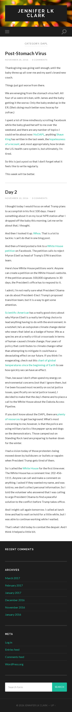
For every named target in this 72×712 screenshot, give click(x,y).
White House (30, 468)
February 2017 (14, 585)
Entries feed (12, 649)
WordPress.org (14, 664)
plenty (61, 414)
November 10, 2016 (16, 198)
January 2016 (13, 614)
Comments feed (14, 656)
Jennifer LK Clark (36, 13)
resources (14, 419)
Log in (8, 642)
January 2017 (13, 592)
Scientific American (17, 312)
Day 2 (11, 192)
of (6, 419)
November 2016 (15, 607)
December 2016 (15, 600)
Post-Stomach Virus (25, 53)
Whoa (36, 233)
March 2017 (12, 578)
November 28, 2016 (16, 59)
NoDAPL (38, 134)
